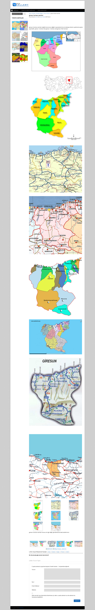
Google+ (58, 551)
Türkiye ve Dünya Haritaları (28, 10)
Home (30, 13)
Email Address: (36, 586)
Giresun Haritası (47, 13)
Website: (34, 590)
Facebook (53, 551)
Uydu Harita (21, 607)
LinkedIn (67, 551)
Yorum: (34, 569)
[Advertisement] (57, 5)
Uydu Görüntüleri (42, 10)
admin (36, 16)
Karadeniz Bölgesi (39, 13)
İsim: (33, 582)
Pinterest (62, 551)
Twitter (49, 551)
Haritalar (15, 10)
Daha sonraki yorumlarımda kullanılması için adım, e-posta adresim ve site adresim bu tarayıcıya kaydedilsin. (53, 596)
